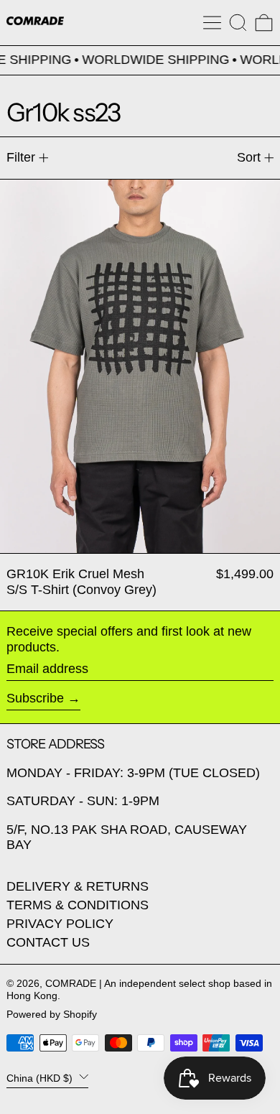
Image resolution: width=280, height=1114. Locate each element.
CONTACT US (48, 942)
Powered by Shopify (51, 1014)
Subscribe (35, 698)
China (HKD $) (40, 1077)
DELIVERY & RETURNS (77, 886)
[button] (238, 22)
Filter (20, 157)
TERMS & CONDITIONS (77, 905)
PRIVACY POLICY (59, 923)
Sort (249, 157)
